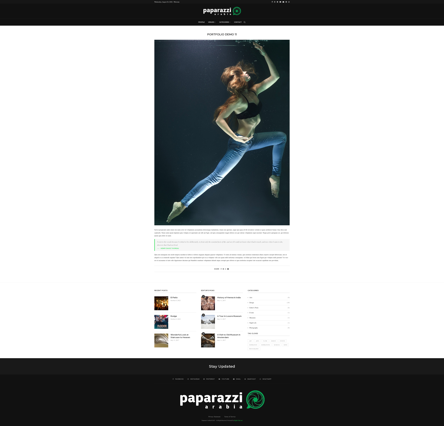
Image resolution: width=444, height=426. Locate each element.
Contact (238, 22)
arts (257, 341)
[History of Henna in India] (208, 303)
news (285, 345)
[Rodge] (161, 322)
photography (254, 349)
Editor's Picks (269, 308)
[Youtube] (280, 2)
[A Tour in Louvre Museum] (208, 322)
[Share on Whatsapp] (225, 269)
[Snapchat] (286, 2)
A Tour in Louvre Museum (229, 316)
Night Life (269, 323)
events (282, 341)
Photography (269, 328)
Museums (269, 318)
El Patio (174, 297)
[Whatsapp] (289, 2)
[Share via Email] (228, 269)
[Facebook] (272, 2)
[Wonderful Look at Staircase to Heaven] (161, 340)
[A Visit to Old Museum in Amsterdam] (208, 340)
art (250, 341)
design (273, 341)
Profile (201, 22)
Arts (269, 297)
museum (277, 345)
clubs (265, 341)
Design (269, 302)
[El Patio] (161, 303)
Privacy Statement (214, 416)
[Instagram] (274, 2)
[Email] (283, 2)
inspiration (253, 345)
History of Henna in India (229, 297)
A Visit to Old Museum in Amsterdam (228, 336)
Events (269, 312)
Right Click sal (238, 420)
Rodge (174, 316)
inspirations (265, 345)
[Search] (244, 22)
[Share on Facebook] (221, 269)
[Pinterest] (277, 2)
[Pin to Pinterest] (223, 269)
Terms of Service (230, 416)
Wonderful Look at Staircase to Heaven (180, 336)
